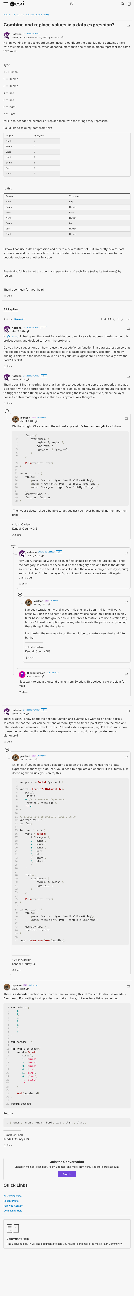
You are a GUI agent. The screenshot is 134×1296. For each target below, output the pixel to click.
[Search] (123, 4)
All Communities (12, 1195)
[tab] (10, 309)
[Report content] (128, 26)
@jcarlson (13, 336)
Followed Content (13, 1205)
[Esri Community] (17, 4)
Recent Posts (10, 1200)
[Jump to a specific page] (128, 319)
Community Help (12, 1210)
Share (7, 296)
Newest (18, 319)
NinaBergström (36, 672)
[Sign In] (129, 4)
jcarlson (25, 417)
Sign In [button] (67, 1174)
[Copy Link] (62, 37)
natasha (16, 33)
